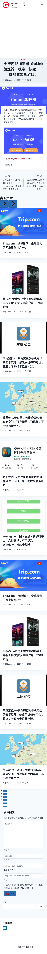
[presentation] (23, 223)
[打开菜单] (42, 4)
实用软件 (23, 59)
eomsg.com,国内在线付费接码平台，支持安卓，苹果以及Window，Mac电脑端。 (23, 540)
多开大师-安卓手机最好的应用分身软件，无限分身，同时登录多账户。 (23, 481)
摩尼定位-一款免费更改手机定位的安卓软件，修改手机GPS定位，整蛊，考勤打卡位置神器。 (23, 362)
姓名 (6, 860)
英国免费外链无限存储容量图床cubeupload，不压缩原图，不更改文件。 (12, 182)
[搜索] (40, 906)
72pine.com (10, 80)
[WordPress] (5, 928)
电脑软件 (8, 165)
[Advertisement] (23, 33)
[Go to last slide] (4, 204)
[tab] (5, 791)
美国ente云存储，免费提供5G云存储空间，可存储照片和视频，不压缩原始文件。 (23, 421)
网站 (6, 880)
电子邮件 (8, 870)
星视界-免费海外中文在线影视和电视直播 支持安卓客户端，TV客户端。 (23, 303)
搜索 (5, 902)
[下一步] (13, 204)
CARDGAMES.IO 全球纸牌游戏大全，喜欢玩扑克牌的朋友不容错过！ (35, 182)
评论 (6, 850)
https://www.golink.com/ (19, 159)
